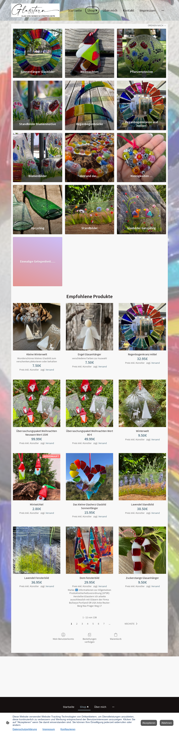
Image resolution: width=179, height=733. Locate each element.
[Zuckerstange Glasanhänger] (142, 550)
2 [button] (76, 623)
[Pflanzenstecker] (141, 47)
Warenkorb (115, 638)
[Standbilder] (89, 204)
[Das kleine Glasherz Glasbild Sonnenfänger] (89, 477)
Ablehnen (166, 722)
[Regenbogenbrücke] (89, 99)
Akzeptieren (148, 722)
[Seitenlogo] (35, 10)
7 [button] (104, 623)
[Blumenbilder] (37, 152)
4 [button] (87, 623)
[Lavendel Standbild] (142, 477)
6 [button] (98, 623)
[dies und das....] (89, 152)
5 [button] (93, 623)
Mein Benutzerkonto (63, 638)
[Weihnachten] (89, 47)
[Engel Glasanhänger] (89, 326)
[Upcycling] (37, 204)
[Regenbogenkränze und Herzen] (141, 99)
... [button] (109, 623)
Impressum (48, 729)
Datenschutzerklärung (25, 729)
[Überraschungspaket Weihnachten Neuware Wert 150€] (36, 403)
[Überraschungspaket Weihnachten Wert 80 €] (89, 403)
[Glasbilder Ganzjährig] (141, 204)
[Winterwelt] (142, 403)
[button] (132, 624)
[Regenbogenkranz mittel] (142, 326)
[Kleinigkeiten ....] (141, 152)
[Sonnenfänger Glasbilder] (37, 47)
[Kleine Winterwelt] (36, 326)
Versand (50, 369)
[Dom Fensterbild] (89, 550)
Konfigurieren (67, 729)
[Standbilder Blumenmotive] (37, 99)
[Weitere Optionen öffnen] (162, 10)
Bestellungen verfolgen (89, 640)
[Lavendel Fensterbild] (36, 550)
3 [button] (82, 623)
